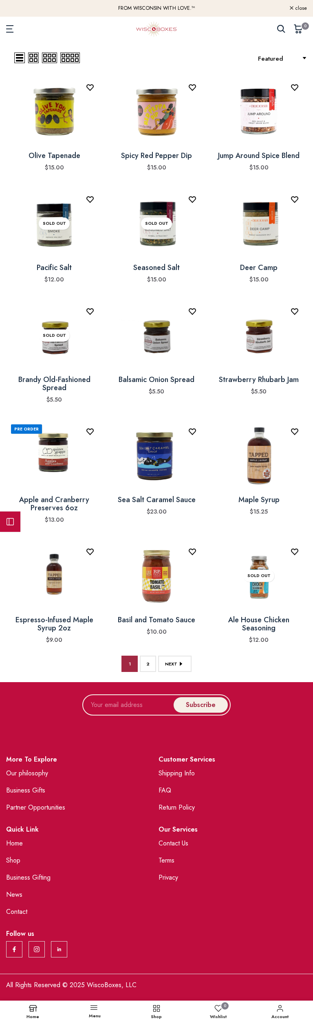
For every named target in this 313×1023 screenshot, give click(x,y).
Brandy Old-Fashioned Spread (54, 383)
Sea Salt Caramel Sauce (157, 500)
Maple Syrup (259, 500)
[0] (298, 28)
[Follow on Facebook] (14, 949)
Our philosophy (27, 773)
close (16, 8)
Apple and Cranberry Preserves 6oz (54, 504)
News (14, 894)
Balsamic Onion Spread (156, 379)
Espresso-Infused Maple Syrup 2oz (54, 624)
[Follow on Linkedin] (59, 949)
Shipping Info (177, 773)
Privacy (168, 877)
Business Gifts (25, 790)
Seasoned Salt (156, 267)
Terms (166, 860)
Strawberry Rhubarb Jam (259, 379)
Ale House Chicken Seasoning (258, 624)
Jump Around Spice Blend (259, 155)
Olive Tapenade (54, 155)
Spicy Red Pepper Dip (156, 155)
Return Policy (177, 807)
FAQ (165, 790)
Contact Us (173, 843)
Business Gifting (28, 877)
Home (14, 843)
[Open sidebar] (10, 522)
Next (171, 664)
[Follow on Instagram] (37, 949)
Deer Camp (259, 267)
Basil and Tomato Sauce (156, 620)
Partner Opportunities (35, 807)
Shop (13, 860)
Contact (16, 911)
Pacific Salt (54, 267)
